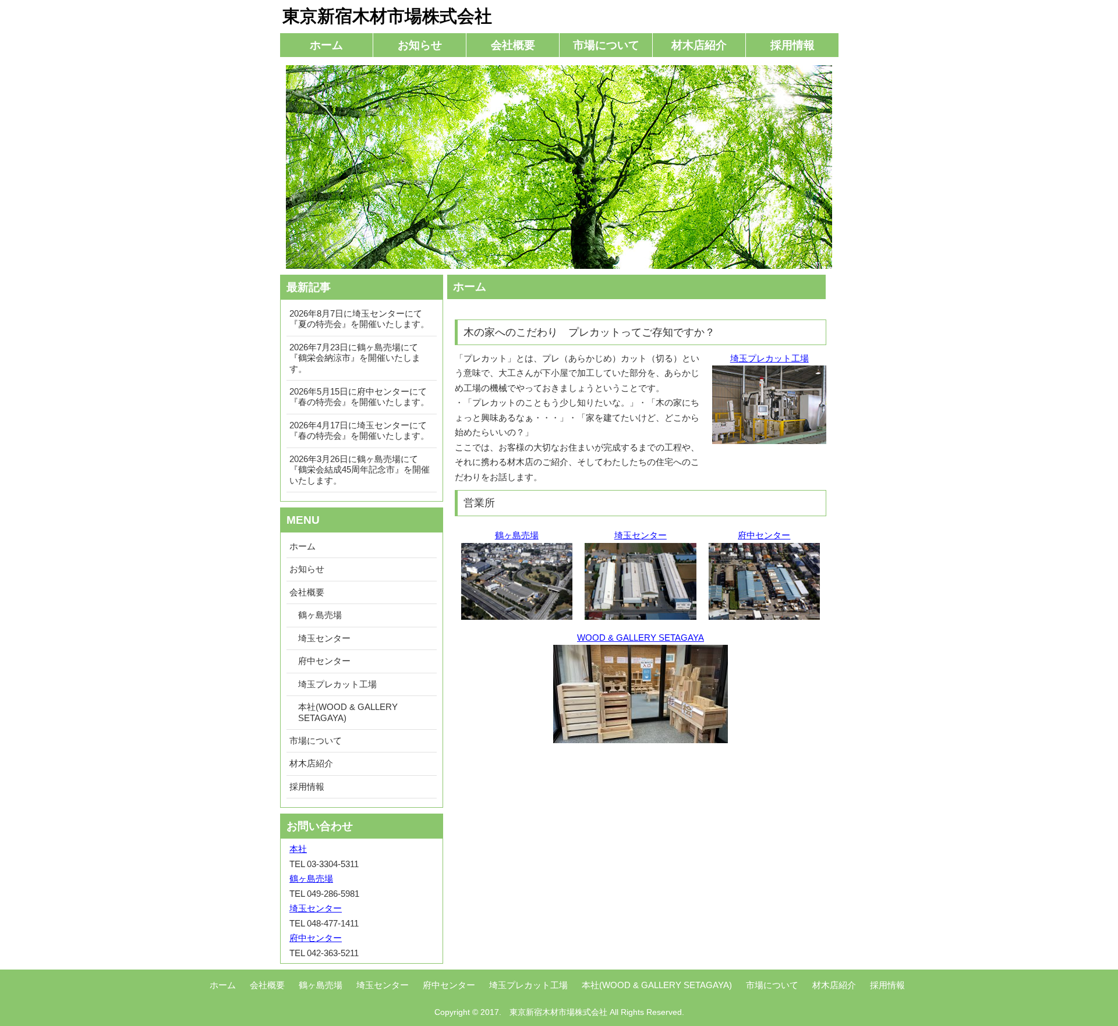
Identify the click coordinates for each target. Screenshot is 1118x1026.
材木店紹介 (699, 45)
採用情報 (792, 45)
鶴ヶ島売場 (517, 535)
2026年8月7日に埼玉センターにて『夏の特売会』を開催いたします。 (359, 318)
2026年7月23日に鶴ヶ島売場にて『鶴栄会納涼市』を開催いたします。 (354, 358)
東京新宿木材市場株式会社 (387, 16)
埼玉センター (640, 535)
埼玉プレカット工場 (769, 358)
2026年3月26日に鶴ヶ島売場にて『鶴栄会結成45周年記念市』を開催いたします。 (359, 469)
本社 (298, 849)
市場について (606, 45)
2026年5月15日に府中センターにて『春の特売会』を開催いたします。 (359, 396)
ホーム (326, 45)
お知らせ (420, 45)
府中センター (764, 535)
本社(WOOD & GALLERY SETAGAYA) (348, 712)
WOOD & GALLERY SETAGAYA (640, 637)
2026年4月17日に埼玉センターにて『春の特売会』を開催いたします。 (359, 430)
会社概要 (513, 45)
